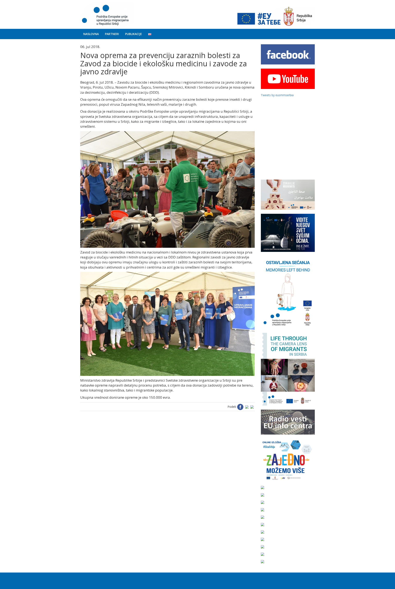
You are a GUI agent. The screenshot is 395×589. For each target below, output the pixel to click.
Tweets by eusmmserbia (277, 95)
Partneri (112, 34)
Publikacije (133, 34)
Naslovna (91, 34)
